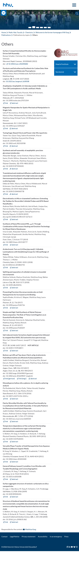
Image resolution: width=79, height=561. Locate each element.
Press (66, 536)
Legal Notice (14, 536)
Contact (4, 536)
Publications (6, 35)
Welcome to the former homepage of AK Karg (52, 32)
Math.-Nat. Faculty (15, 32)
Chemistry (29, 32)
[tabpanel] (39, 20)
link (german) (10, 378)
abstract (15, 103)
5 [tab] (45, 27)
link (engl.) (22, 378)
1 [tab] (29, 27)
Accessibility (42, 536)
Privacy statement (28, 536)
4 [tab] (41, 27)
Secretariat (60, 72)
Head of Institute (62, 64)
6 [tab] (49, 27)
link (6, 103)
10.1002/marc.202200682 (18, 64)
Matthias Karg (30, 529)
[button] (77, 13)
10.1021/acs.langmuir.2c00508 (17, 81)
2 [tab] (33, 27)
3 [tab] (37, 27)
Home (3, 32)
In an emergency (56, 536)
